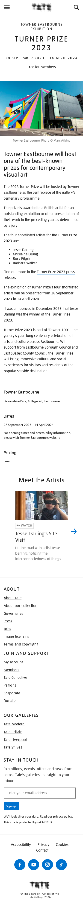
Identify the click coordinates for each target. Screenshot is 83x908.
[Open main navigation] (15, 7)
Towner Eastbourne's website (40, 438)
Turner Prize (29, 186)
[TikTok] (61, 864)
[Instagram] (47, 864)
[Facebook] (19, 864)
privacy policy (62, 816)
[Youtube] (33, 864)
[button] (76, 7)
